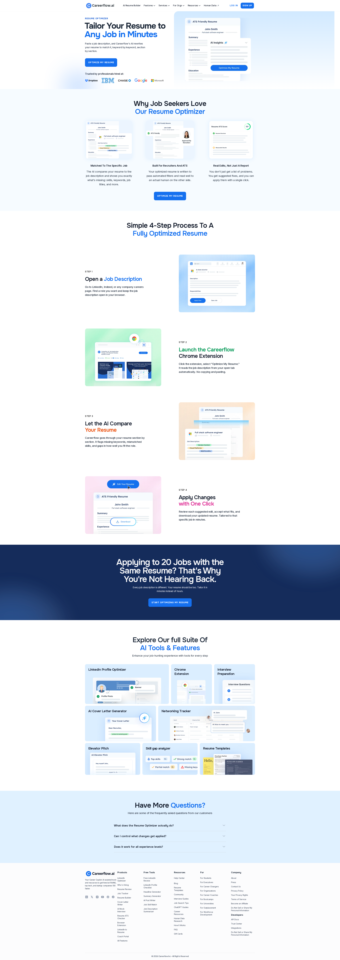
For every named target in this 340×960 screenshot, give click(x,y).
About (233, 878)
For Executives (206, 882)
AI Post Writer (149, 900)
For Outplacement (208, 908)
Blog (176, 883)
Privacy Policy (237, 891)
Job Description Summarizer (151, 910)
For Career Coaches (209, 895)
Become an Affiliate (239, 903)
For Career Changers (209, 886)
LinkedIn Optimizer (121, 879)
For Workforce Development (206, 913)
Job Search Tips (181, 903)
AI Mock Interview (121, 910)
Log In (234, 5)
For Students (205, 878)
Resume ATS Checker (123, 917)
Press (233, 882)
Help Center (179, 878)
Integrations (236, 928)
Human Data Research (179, 919)
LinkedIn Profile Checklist (150, 886)
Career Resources (178, 912)
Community (179, 894)
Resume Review (124, 889)
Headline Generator (152, 892)
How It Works (180, 925)
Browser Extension (121, 924)
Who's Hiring (123, 885)
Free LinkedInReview (150, 879)
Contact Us (236, 886)
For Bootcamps (206, 899)
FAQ (176, 929)
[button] (149, 5)
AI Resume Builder (132, 5)
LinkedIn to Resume (122, 930)
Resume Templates (178, 888)
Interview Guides (181, 899)
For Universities (207, 903)
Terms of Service (238, 899)
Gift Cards (178, 934)
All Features (122, 941)
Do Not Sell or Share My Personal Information (241, 909)
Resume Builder (124, 898)
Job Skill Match (150, 904)
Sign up (247, 5)
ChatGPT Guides (181, 907)
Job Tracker (122, 893)
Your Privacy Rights (239, 895)
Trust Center (236, 924)
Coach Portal (123, 936)
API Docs (235, 919)
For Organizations (208, 891)
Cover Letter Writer (122, 903)
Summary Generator (152, 896)
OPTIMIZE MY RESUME (101, 62)
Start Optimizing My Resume (170, 602)
